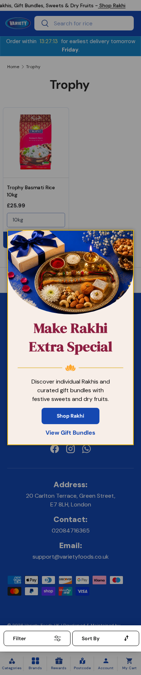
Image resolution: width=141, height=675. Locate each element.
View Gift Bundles (70, 432)
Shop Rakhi (70, 416)
